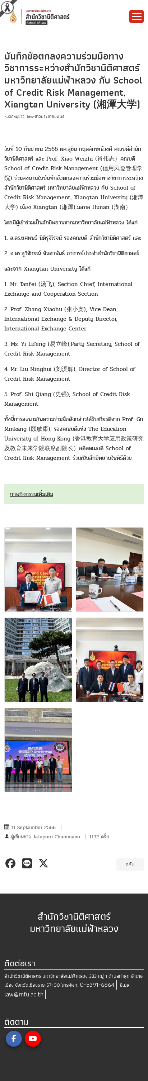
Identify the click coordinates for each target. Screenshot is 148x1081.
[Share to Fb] (11, 863)
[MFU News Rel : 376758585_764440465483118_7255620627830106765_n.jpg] (38, 569)
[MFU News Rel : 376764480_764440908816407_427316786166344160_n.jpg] (109, 569)
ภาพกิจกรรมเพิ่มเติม (31, 494)
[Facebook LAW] (14, 1039)
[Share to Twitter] (44, 863)
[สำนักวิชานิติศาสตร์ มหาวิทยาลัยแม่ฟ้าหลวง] (59, 16)
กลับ (130, 864)
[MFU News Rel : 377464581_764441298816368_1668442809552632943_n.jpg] (38, 750)
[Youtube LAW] (33, 1039)
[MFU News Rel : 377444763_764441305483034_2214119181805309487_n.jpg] (109, 660)
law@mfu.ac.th (23, 994)
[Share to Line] (28, 863)
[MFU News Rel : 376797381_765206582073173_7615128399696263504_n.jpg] (38, 660)
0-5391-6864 (97, 985)
